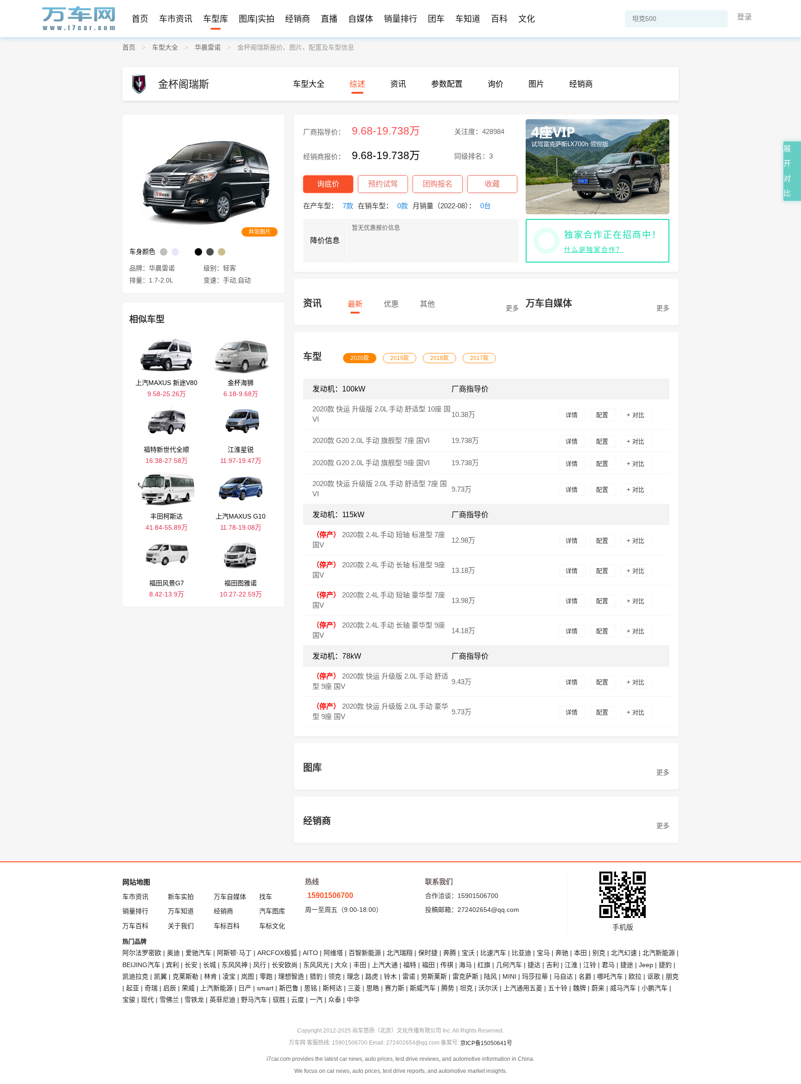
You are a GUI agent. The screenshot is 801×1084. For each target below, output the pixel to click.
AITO (310, 952)
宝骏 (128, 999)
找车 (265, 896)
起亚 (132, 988)
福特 (409, 965)
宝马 (543, 952)
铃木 (390, 976)
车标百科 (227, 926)
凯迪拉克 (135, 976)
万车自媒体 (230, 896)
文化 (526, 19)
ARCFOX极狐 (277, 952)
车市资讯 (175, 19)
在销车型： (383, 206)
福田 (428, 965)
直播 (329, 19)
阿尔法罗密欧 (142, 952)
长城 (209, 965)
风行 (259, 965)
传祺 (446, 965)
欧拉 (635, 976)
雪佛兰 (169, 999)
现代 (147, 999)
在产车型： (328, 206)
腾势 (447, 988)
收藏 (492, 184)
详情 (572, 414)
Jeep (646, 965)
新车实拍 (181, 896)
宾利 (172, 965)
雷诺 (408, 976)
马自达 (563, 976)
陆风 (490, 976)
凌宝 (228, 976)
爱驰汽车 (198, 952)
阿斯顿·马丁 (234, 952)
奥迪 (173, 952)
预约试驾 (383, 184)
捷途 (626, 965)
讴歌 (653, 976)
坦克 (466, 988)
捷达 (534, 965)
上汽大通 (385, 965)
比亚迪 (521, 952)
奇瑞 (151, 988)
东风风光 (316, 965)
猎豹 (316, 976)
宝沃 (468, 952)
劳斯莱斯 (434, 976)
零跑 (266, 976)
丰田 (359, 965)
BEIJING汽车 (141, 965)
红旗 (483, 965)
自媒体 (360, 19)
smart (265, 988)
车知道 (467, 19)
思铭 (310, 988)
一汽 (316, 999)
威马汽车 (623, 988)
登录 (744, 17)
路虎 (371, 976)
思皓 (372, 988)
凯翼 (160, 976)
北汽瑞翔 (400, 952)
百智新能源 (365, 952)
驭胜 (279, 999)
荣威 (188, 988)
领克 (334, 976)
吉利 (552, 965)
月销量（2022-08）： (452, 206)
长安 (190, 965)
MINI (509, 976)
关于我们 (181, 926)
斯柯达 (332, 988)
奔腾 (449, 952)
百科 (499, 19)
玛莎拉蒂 (535, 976)
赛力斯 (394, 988)
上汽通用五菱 (522, 988)
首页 (140, 19)
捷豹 (665, 965)
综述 (357, 84)
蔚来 (597, 988)
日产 (244, 988)
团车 (436, 19)
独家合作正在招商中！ (612, 235)
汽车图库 (272, 911)
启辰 (169, 988)
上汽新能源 (216, 988)
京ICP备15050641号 (486, 1043)
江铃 (589, 965)
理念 (353, 976)
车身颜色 (142, 251)
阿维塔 (333, 952)
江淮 (571, 965)
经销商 (297, 19)
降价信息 (325, 240)
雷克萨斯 (465, 976)
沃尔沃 (488, 988)
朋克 (672, 976)
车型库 (215, 19)
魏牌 (579, 988)
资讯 (398, 84)
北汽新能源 (658, 952)
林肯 (210, 976)
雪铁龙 (194, 999)
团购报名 (437, 184)
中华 (353, 999)
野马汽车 (254, 999)
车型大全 (308, 84)
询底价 (328, 184)
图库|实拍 (256, 19)
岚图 (247, 976)
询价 (495, 84)
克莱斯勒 (185, 976)
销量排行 (400, 19)
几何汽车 (509, 965)
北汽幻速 (624, 952)
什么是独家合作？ (593, 249)
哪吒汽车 (610, 976)
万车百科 (135, 926)
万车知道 (181, 911)
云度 (297, 999)
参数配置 (447, 84)
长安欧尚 (285, 965)
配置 (603, 414)
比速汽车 (493, 952)
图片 (536, 84)
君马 (608, 965)
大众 (341, 965)
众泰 (334, 999)
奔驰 (561, 952)
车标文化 (272, 926)
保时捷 (428, 952)
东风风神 (235, 965)
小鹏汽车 (655, 988)
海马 (465, 965)
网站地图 (136, 882)
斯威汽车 (423, 988)
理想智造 (291, 976)
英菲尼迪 (222, 999)
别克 (598, 952)
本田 (580, 952)
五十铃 (557, 988)
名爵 (584, 976)
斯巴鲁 (289, 988)
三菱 (354, 988)
